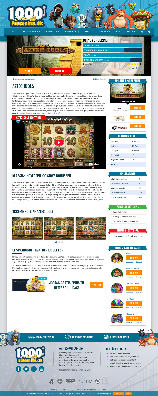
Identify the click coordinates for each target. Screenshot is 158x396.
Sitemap (54, 390)
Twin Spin (130, 299)
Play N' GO (23, 79)
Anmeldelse (129, 262)
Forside (16, 79)
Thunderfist (130, 314)
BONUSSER (104, 31)
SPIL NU (29, 71)
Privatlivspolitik (90, 390)
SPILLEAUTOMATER (30, 31)
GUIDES (118, 31)
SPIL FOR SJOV (87, 31)
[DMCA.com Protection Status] (106, 381)
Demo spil (139, 262)
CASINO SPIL (69, 31)
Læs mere (118, 393)
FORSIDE (13, 31)
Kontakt (63, 390)
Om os (78, 390)
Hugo (128, 253)
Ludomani (102, 390)
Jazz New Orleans (132, 284)
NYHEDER (131, 31)
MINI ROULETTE (132, 268)
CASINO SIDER (51, 31)
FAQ (71, 390)
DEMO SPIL (60, 71)
